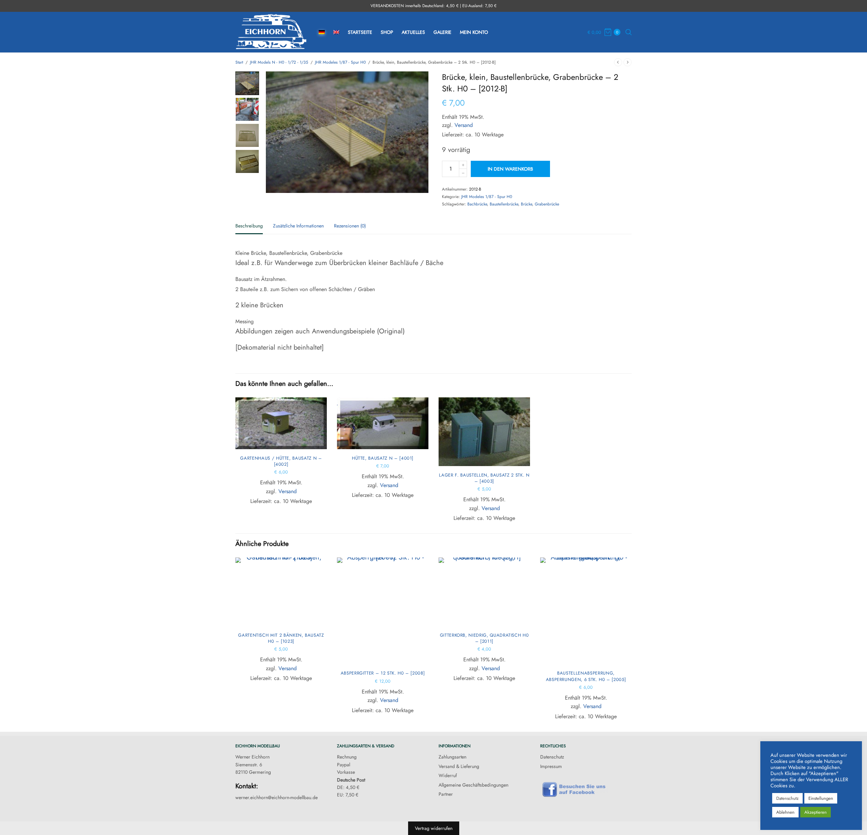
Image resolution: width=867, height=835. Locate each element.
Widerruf (448, 775)
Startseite (360, 32)
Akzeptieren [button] (815, 812)
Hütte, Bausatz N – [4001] (383, 458)
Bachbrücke (477, 204)
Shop (387, 32)
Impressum (551, 766)
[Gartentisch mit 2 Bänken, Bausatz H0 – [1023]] (281, 591)
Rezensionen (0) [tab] (350, 226)
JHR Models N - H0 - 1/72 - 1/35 (279, 62)
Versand (463, 125)
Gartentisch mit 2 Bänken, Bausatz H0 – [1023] (281, 638)
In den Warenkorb (510, 169)
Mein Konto (474, 32)
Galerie (442, 32)
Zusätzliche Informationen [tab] (298, 226)
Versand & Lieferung (459, 766)
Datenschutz (552, 756)
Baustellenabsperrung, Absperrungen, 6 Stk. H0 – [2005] (586, 676)
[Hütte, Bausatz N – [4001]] (382, 423)
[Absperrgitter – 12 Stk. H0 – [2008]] (382, 610)
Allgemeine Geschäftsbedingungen (473, 785)
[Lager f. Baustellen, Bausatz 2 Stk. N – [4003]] (484, 431)
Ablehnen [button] (785, 812)
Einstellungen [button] (820, 798)
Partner (446, 794)
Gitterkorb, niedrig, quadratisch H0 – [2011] (484, 638)
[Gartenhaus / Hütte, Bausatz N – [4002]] (281, 423)
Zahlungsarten (452, 756)
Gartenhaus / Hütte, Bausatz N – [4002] (281, 461)
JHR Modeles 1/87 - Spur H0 (340, 62)
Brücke (526, 204)
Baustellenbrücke (504, 204)
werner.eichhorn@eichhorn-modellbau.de (276, 797)
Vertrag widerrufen (433, 828)
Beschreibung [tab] (249, 226)
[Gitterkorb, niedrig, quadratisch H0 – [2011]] (484, 591)
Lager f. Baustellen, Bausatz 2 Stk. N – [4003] (484, 478)
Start (239, 62)
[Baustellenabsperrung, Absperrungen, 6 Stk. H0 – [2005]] (586, 610)
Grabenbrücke (547, 204)
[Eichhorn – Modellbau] (271, 32)
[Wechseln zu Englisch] (336, 32)
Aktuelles (413, 32)
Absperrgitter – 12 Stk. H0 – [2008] (383, 673)
